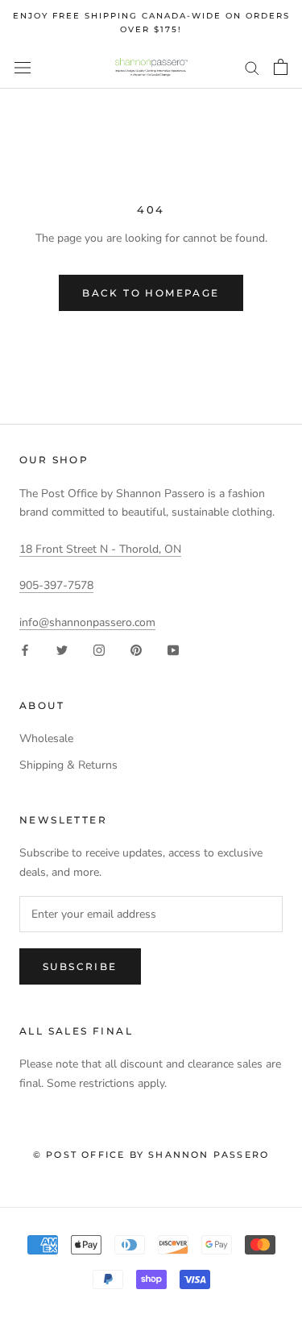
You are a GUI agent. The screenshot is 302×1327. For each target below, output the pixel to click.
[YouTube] (173, 650)
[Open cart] (281, 67)
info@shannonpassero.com (87, 622)
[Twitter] (62, 650)
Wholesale (46, 738)
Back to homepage (150, 293)
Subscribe (80, 966)
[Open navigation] (22, 67)
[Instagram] (99, 650)
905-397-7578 (56, 585)
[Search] (252, 67)
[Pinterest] (136, 650)
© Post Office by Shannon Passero (151, 1154)
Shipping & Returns (68, 765)
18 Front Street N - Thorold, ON (100, 549)
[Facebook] (25, 650)
